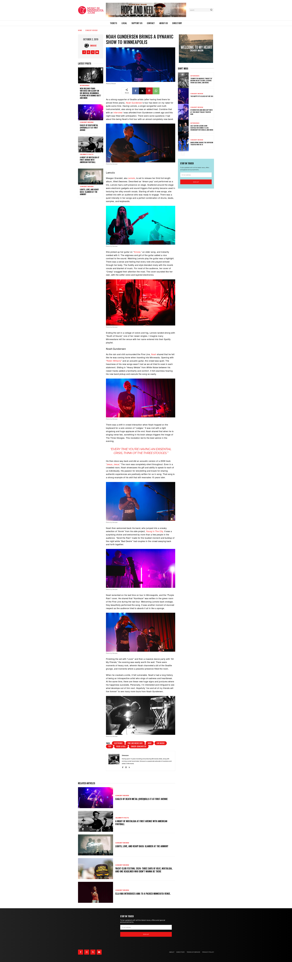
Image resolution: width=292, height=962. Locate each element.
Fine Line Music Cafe (135, 743)
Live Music (160, 743)
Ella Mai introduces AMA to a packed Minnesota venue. (143, 893)
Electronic (118, 743)
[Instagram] (88, 52)
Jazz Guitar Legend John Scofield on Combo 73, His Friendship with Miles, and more (201, 127)
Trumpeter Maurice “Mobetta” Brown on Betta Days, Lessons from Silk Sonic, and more (201, 80)
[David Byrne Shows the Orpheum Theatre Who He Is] (183, 142)
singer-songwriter (138, 746)
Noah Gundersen (134, 102)
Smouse (93, 45)
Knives (137, 251)
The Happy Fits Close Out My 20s (201, 96)
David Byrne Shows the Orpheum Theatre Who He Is (201, 143)
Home (80, 30)
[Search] (211, 10)
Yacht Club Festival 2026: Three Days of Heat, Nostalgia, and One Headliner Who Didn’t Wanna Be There (143, 870)
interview (117, 112)
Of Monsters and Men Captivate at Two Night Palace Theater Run (201, 112)
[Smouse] (87, 45)
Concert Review (91, 30)
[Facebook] (84, 52)
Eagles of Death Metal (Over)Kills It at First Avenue (89, 127)
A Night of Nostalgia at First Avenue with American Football (89, 160)
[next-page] (183, 153)
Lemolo (131, 178)
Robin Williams (114, 360)
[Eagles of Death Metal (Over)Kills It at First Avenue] (90, 111)
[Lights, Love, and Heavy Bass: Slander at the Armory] (90, 176)
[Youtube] (97, 52)
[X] (93, 52)
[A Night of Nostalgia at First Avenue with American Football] (90, 144)
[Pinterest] (149, 90)
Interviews (84, 85)
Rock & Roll (121, 746)
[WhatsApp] (156, 90)
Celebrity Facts (86, 154)
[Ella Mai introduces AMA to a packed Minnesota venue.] (95, 892)
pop (109, 746)
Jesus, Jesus (113, 464)
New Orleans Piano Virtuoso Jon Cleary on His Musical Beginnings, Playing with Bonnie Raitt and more (90, 93)
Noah (153, 354)
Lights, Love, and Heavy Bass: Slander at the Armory (89, 192)
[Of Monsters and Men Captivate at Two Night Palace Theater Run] (183, 111)
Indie (149, 743)
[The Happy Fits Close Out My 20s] (183, 95)
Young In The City (154, 531)
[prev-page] (179, 153)
